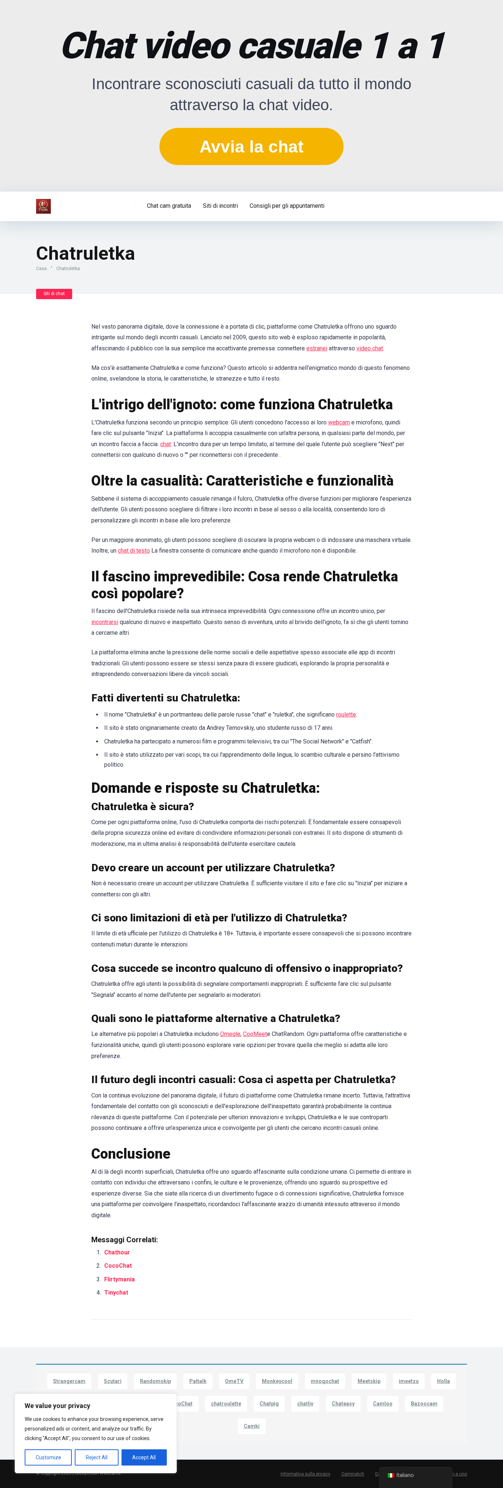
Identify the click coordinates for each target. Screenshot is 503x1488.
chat (165, 444)
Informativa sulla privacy (305, 1474)
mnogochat (325, 1381)
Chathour (117, 1252)
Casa (41, 268)
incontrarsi (104, 622)
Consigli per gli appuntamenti (287, 205)
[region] (96, 1433)
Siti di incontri (220, 205)
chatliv (305, 1404)
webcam (339, 422)
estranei (316, 348)
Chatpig (269, 1404)
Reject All (97, 1457)
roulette (346, 714)
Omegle (230, 1033)
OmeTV (234, 1381)
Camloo (383, 1404)
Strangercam (69, 1381)
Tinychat (117, 1292)
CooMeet (255, 1033)
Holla (443, 1381)
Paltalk (198, 1381)
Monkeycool (277, 1381)
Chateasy (343, 1404)
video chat (369, 348)
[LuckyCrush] (43, 203)
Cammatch (352, 1474)
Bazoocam (424, 1404)
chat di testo (134, 550)
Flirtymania (120, 1279)
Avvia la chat (251, 146)
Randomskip (155, 1381)
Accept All (144, 1457)
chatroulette (226, 1404)
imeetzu (409, 1381)
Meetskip (369, 1381)
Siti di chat (54, 293)
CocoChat (118, 1265)
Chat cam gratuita (169, 205)
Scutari (113, 1381)
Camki (252, 1426)
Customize (48, 1457)
